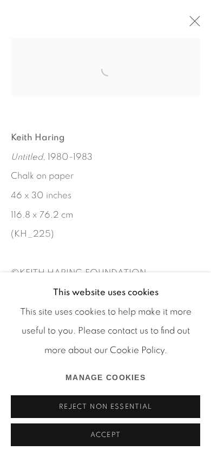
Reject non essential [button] (106, 406)
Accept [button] (105, 435)
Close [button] (192, 24)
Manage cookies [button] (105, 377)
